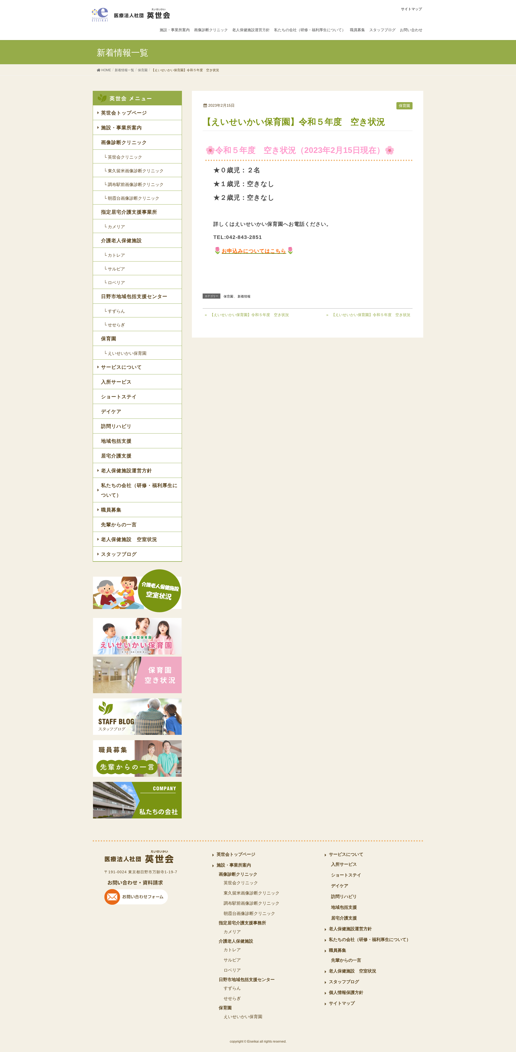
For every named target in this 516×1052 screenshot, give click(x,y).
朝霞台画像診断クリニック (249, 913)
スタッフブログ (119, 554)
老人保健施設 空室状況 (129, 539)
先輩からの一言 (119, 524)
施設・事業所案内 (121, 127)
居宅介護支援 (116, 456)
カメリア (232, 931)
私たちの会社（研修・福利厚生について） (139, 490)
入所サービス (116, 382)
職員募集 (111, 510)
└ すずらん (114, 311)
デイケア (111, 411)
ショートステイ (119, 396)
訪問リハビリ (116, 426)
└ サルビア (114, 269)
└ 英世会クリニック (123, 157)
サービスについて (121, 367)
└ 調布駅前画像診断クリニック (134, 184)
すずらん (232, 988)
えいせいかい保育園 (243, 1016)
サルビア (232, 960)
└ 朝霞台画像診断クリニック (131, 198)
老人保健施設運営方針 (126, 470)
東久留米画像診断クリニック (252, 893)
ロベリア (232, 970)
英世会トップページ (124, 113)
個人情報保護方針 (346, 992)
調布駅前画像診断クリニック (252, 903)
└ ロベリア (114, 282)
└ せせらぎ (114, 325)
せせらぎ (232, 998)
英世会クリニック (241, 883)
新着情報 (244, 296)
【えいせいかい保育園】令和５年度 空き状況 (249, 315)
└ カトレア (114, 255)
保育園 (404, 105)
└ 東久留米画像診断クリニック (134, 171)
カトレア (232, 949)
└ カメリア (114, 226)
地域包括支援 (116, 441)
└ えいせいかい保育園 (125, 353)
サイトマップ (411, 9)
